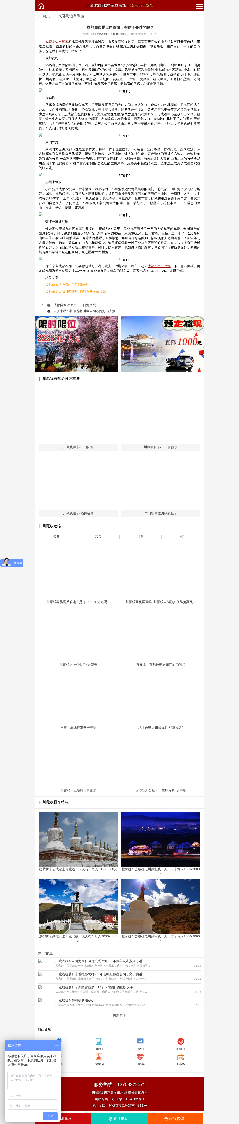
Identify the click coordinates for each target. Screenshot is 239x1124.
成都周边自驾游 (71, 16)
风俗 (182, 537)
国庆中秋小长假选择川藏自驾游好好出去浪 (84, 311)
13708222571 (141, 5)
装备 (56, 537)
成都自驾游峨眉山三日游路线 (74, 305)
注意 (140, 537)
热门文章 (45, 953)
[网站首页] (41, 5)
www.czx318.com (108, 34)
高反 (98, 537)
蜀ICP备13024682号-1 (127, 1099)
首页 (46, 16)
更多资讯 (119, 1015)
